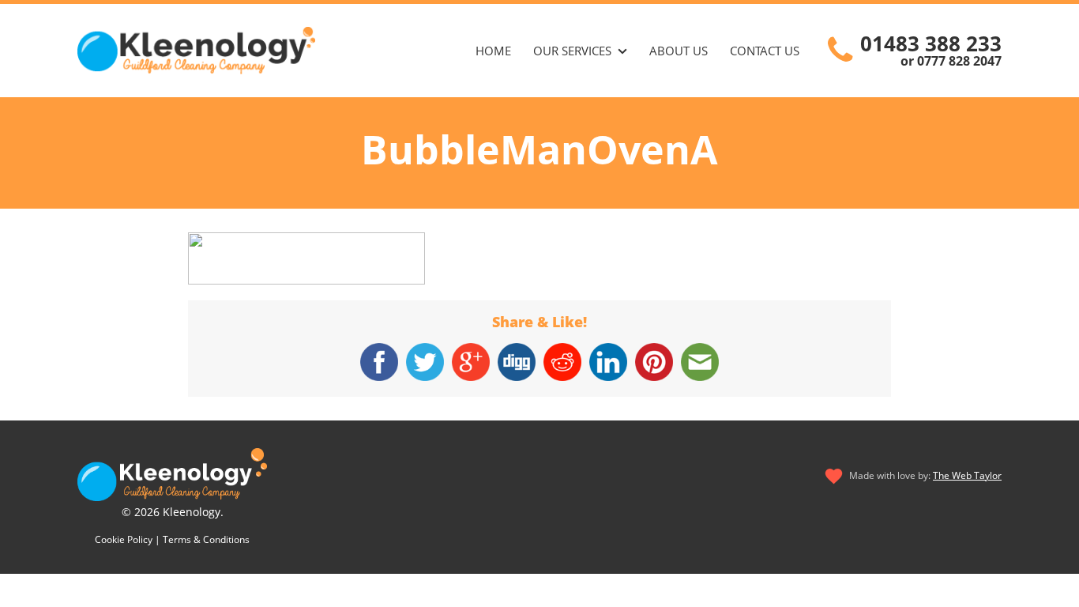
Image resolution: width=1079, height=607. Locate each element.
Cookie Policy (123, 539)
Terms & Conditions (206, 539)
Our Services (572, 50)
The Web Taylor (967, 475)
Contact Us (764, 50)
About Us (678, 50)
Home (493, 50)
